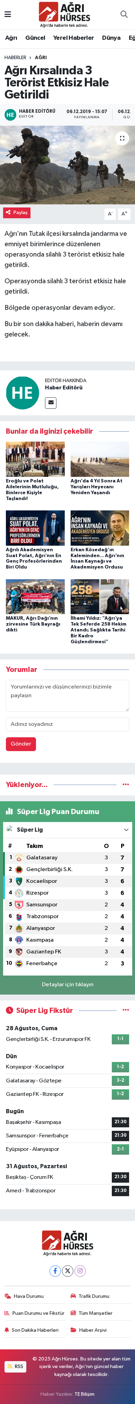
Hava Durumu (29, 1296)
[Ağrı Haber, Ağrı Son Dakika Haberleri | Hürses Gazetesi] (64, 14)
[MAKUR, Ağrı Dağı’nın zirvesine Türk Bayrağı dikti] (35, 596)
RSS (18, 1366)
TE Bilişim (84, 1394)
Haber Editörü (63, 387)
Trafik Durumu (94, 1296)
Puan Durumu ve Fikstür (38, 1313)
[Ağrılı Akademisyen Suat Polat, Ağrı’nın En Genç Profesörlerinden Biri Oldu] (35, 528)
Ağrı (11, 38)
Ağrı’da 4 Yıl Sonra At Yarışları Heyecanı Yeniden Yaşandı (97, 487)
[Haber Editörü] (22, 393)
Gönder (21, 744)
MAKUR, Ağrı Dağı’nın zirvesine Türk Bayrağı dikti (33, 624)
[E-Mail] (50, 403)
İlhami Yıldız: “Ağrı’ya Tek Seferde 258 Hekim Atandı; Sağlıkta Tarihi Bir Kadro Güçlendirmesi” (98, 630)
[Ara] (123, 14)
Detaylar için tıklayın (67, 985)
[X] (67, 1271)
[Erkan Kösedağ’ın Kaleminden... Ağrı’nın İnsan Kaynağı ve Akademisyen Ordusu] (100, 528)
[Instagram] (80, 1271)
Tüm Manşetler (95, 1313)
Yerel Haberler (73, 38)
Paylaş (21, 212)
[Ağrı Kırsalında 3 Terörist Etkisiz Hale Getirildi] (67, 165)
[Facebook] (55, 1271)
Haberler (15, 57)
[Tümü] (126, 785)
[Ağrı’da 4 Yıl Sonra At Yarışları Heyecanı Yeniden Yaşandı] (100, 459)
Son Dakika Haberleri (35, 1330)
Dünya (111, 38)
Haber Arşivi (93, 1330)
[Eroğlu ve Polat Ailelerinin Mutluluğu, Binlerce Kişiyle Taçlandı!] (35, 459)
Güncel (35, 38)
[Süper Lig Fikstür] (126, 1011)
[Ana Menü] (7, 15)
